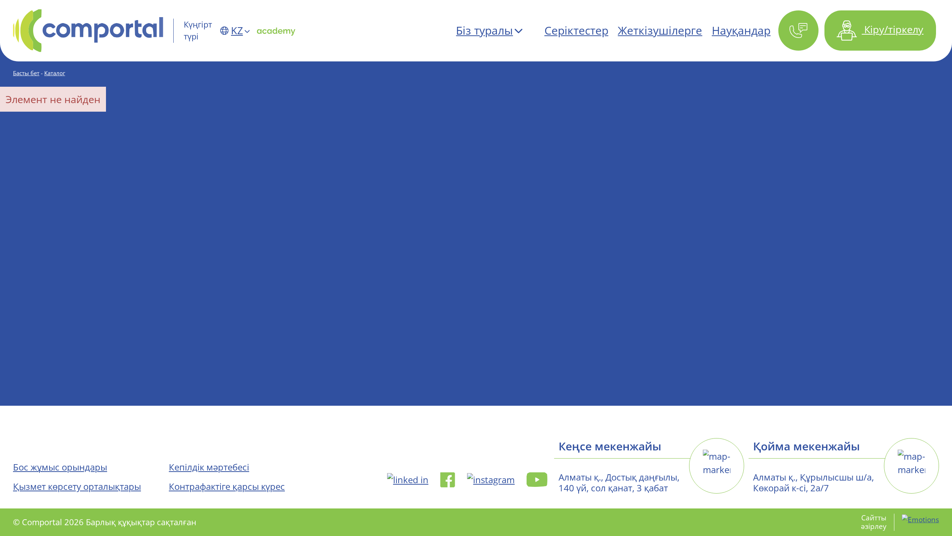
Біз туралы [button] (484, 30)
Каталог (54, 73)
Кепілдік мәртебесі (209, 467)
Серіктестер (576, 30)
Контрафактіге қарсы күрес (227, 486)
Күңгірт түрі (198, 30)
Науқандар (741, 30)
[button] (798, 30)
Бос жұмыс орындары (60, 467)
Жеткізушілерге (660, 30)
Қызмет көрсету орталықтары (77, 486)
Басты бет (26, 73)
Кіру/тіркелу (892, 29)
